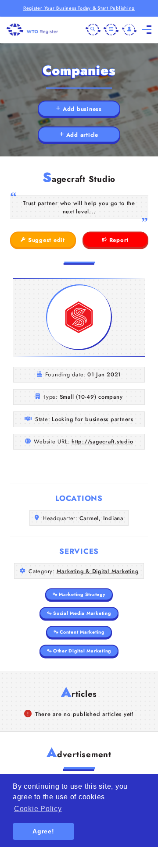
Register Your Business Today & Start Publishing (79, 8)
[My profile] (129, 29)
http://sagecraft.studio (102, 441)
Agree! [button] (43, 831)
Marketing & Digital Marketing (98, 571)
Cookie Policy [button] (38, 808)
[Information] (111, 29)
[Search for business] (93, 29)
